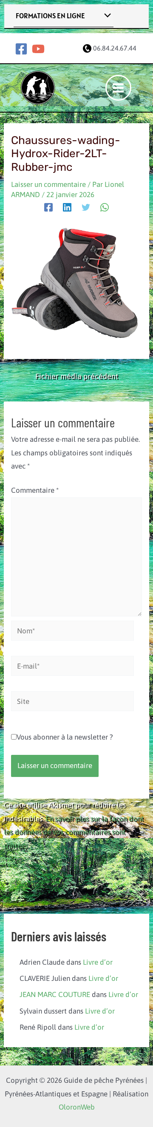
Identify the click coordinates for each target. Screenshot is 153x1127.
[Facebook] (21, 48)
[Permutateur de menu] (106, 16)
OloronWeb (77, 1107)
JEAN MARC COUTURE (55, 994)
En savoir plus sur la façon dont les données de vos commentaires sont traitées (74, 832)
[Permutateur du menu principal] (118, 88)
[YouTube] (38, 48)
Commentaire (35, 490)
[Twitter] (86, 207)
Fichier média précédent (76, 376)
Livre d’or (98, 962)
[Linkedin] (67, 207)
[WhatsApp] (104, 207)
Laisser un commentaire (48, 184)
